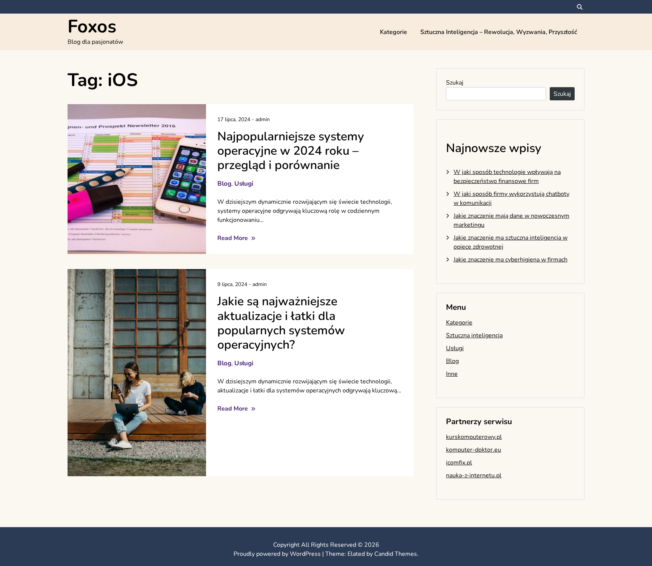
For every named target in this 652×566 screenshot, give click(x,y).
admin (262, 119)
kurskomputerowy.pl (474, 437)
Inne (452, 374)
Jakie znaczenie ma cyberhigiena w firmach (510, 259)
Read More (233, 238)
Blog (224, 183)
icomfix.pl (459, 462)
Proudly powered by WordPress (278, 554)
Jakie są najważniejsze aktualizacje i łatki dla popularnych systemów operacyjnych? (281, 323)
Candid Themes (395, 554)
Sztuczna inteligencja (474, 335)
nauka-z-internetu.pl (473, 475)
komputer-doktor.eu (473, 450)
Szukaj (454, 82)
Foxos (92, 26)
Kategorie (393, 32)
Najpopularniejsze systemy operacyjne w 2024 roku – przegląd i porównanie (290, 151)
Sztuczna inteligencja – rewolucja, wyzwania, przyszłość (498, 32)
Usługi (243, 183)
